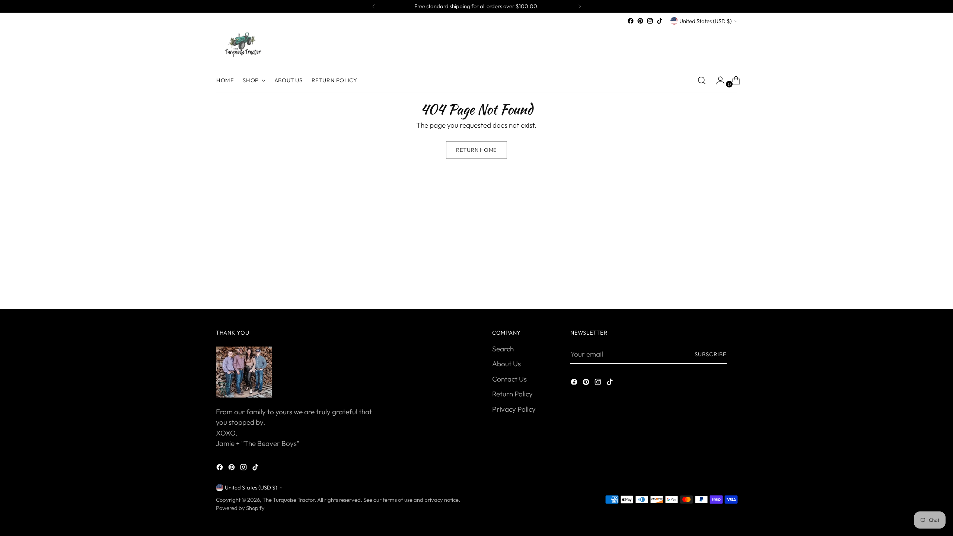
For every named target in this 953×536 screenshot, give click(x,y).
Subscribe (711, 354)
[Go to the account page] (717, 80)
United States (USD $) (705, 21)
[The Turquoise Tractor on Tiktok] (659, 20)
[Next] (579, 6)
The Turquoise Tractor (288, 499)
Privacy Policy (514, 409)
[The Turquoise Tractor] (242, 44)
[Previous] (374, 6)
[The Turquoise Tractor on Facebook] (630, 20)
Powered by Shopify (240, 507)
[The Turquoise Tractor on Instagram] (650, 20)
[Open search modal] (701, 80)
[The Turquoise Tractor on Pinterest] (640, 20)
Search (503, 348)
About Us (506, 363)
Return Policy (512, 393)
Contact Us (509, 378)
